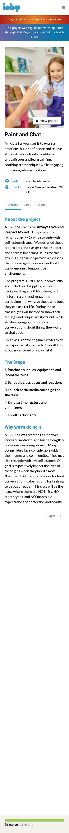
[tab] (13, 205)
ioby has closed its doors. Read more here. (34, 19)
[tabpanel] (34, 360)
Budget (50, 516)
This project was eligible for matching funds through (34, 32)
